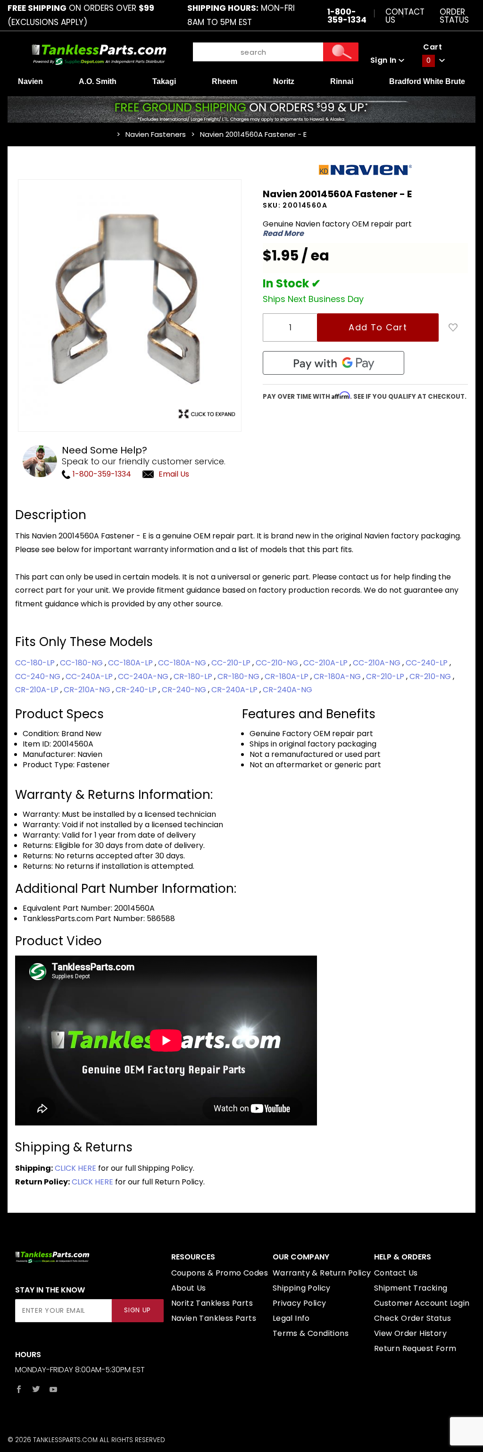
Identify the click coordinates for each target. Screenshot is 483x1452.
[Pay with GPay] (333, 363)
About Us (188, 1288)
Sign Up (137, 1310)
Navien (30, 81)
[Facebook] (19, 1389)
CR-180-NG (239, 676)
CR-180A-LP (287, 676)
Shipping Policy (302, 1288)
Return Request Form (415, 1348)
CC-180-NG (82, 662)
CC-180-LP (36, 662)
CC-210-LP (231, 662)
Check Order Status (412, 1318)
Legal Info (291, 1318)
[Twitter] (36, 1389)
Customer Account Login (422, 1303)
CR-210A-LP (37, 689)
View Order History (410, 1333)
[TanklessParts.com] (99, 53)
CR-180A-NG (338, 676)
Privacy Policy (299, 1303)
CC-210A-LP (326, 662)
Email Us (173, 474)
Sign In (384, 60)
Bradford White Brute (427, 81)
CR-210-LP (386, 676)
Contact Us (405, 15)
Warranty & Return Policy (322, 1272)
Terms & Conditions (311, 1333)
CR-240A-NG (287, 689)
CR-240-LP (137, 689)
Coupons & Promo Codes (219, 1272)
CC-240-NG (38, 676)
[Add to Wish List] (453, 327)
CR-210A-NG (88, 689)
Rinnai (341, 81)
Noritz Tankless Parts (212, 1303)
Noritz (283, 81)
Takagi (164, 81)
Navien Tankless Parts (213, 1318)
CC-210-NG (278, 662)
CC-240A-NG (144, 676)
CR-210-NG (431, 676)
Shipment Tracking (411, 1288)
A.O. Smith (98, 81)
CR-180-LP (194, 676)
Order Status (454, 15)
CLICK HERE (75, 1168)
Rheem (224, 81)
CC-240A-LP (90, 676)
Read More (283, 233)
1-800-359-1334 (101, 474)
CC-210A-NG (377, 662)
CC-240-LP (428, 662)
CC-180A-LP (131, 662)
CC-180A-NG (183, 662)
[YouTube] (54, 1389)
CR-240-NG (185, 689)
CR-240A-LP (235, 689)
